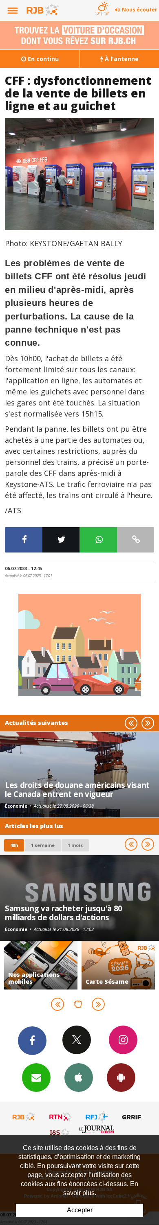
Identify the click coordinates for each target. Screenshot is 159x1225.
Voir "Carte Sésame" (118, 965)
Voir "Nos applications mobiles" (40, 965)
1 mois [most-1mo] (75, 845)
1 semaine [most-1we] (43, 845)
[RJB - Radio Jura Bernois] (24, 1117)
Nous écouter (139, 9)
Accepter (80, 1210)
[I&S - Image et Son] (60, 1132)
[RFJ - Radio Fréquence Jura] (96, 1117)
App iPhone (78, 1077)
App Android (121, 1077)
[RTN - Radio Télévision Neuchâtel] (60, 1117)
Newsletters (36, 1077)
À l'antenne (121, 59)
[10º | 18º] (102, 1)
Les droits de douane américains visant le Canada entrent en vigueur (77, 789)
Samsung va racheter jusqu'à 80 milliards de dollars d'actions (63, 912)
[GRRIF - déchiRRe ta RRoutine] (132, 1117)
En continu (42, 59)
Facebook (32, 1040)
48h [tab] (14, 845)
